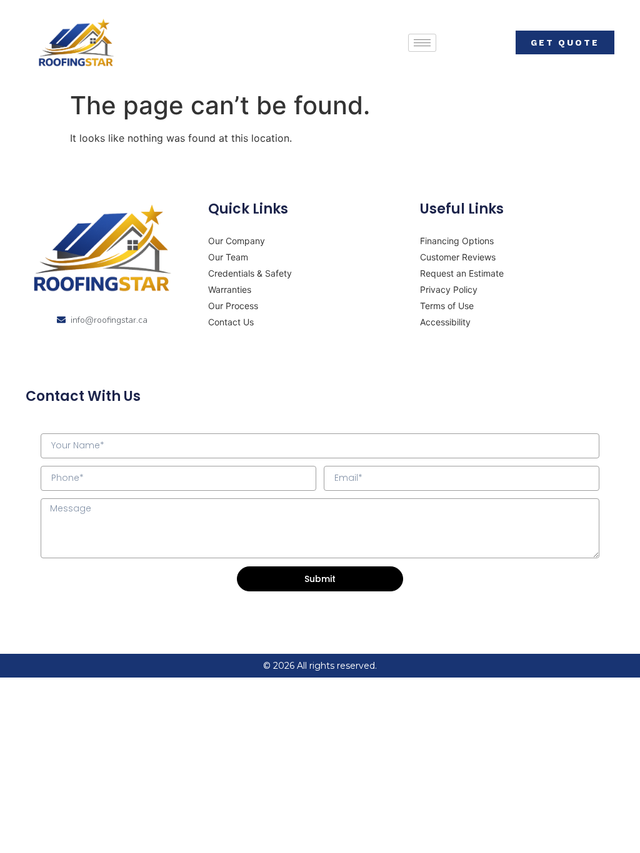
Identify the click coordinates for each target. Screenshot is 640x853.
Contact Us (231, 322)
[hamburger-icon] (422, 43)
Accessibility (445, 322)
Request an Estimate (462, 273)
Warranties (229, 289)
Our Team (228, 257)
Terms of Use (447, 305)
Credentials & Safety (250, 273)
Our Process (233, 305)
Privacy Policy (449, 289)
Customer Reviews (458, 257)
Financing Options (457, 240)
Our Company (236, 240)
